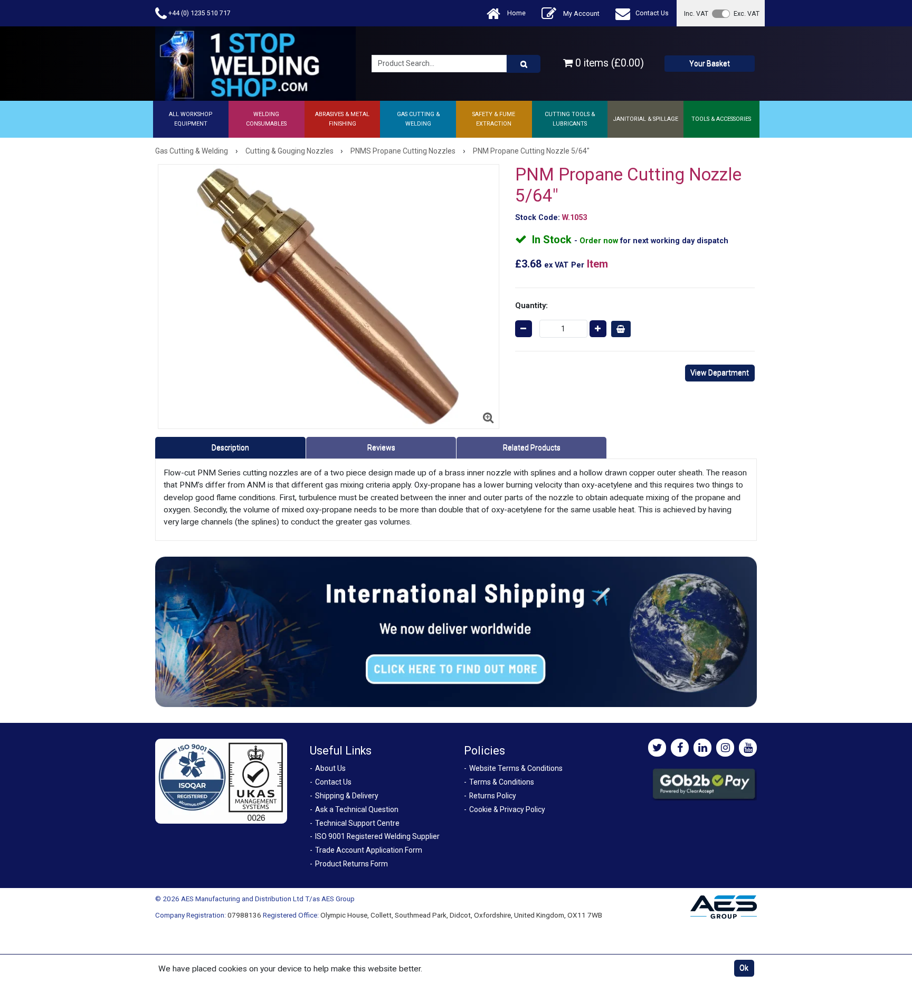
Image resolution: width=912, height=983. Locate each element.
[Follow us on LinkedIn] (702, 748)
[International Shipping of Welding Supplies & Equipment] (456, 631)
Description (230, 447)
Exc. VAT (746, 13)
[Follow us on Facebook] (680, 748)
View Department (719, 372)
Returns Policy (492, 795)
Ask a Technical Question (356, 809)
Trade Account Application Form (368, 850)
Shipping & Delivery (346, 795)
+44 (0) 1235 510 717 (199, 13)
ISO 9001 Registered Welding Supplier (377, 836)
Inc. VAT (696, 13)
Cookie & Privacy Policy (507, 809)
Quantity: (531, 305)
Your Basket (709, 63)
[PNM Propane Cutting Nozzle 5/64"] (328, 296)
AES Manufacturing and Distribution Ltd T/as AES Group (268, 898)
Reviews (381, 447)
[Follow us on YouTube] (748, 748)
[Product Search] (523, 64)
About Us (330, 768)
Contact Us (652, 13)
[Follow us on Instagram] (725, 748)
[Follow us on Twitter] (657, 748)
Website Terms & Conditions (516, 768)
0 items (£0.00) (608, 63)
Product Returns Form (351, 864)
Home (516, 13)
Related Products (531, 447)
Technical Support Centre (357, 823)
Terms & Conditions (501, 782)
